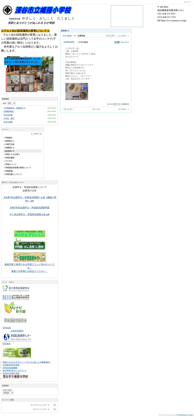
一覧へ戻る (95, 109)
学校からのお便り (12, 154)
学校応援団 (9, 158)
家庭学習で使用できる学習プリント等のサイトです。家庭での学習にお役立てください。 (30, 267)
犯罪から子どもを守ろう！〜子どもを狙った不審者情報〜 (27, 362)
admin (126, 42)
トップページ (36, 134)
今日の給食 (8, 115)
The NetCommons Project (184, 415)
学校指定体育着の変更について (18, 168)
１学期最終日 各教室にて (14, 108)
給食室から (9, 151)
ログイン (187, 2)
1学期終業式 (8, 111)
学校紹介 (9, 138)
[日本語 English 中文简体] (8, 393)
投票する (116, 104)
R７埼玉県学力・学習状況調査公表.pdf (29, 214)
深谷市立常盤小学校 (11, 373)
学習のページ (10, 164)
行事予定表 (9, 144)
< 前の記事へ (110, 36)
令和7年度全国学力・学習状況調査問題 (30, 207)
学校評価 (9, 171)
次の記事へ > (123, 36)
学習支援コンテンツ (13, 174)
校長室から (9, 141)
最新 (5, 103)
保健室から (9, 148)
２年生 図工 (8, 118)
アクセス (9, 161)
